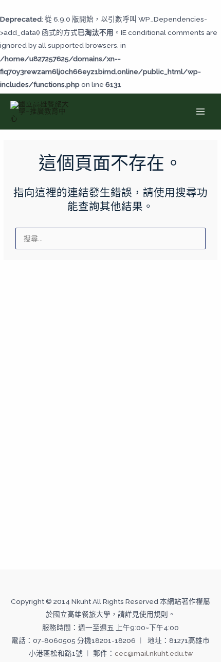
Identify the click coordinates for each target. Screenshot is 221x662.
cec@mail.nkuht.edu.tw (154, 653)
